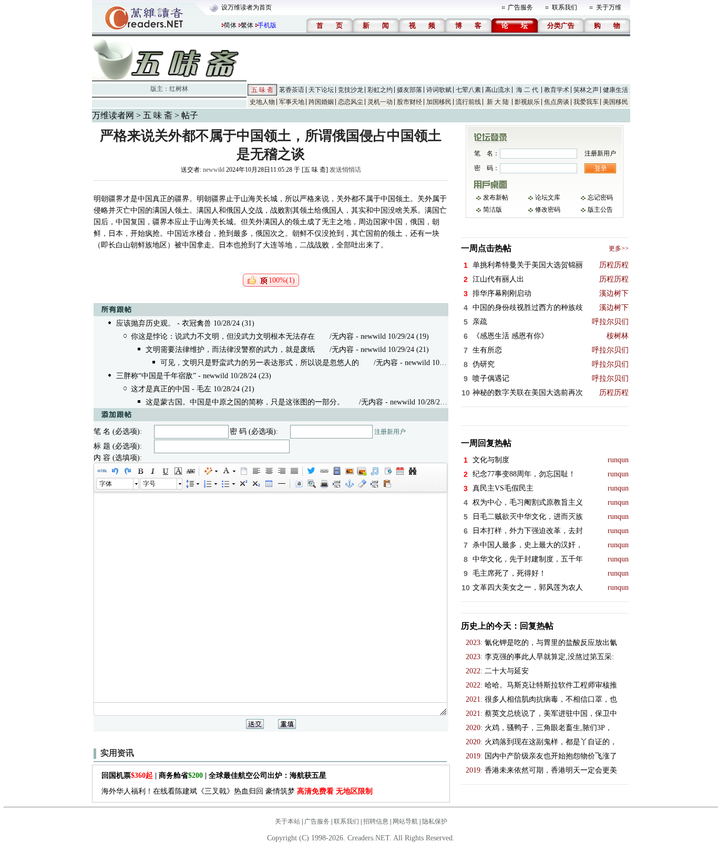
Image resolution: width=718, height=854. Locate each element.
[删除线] (190, 471)
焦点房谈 (556, 102)
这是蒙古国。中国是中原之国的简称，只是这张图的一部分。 (245, 402)
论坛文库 (547, 197)
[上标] (243, 483)
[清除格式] (361, 483)
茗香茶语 (291, 89)
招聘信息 (375, 821)
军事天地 (291, 102)
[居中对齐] (268, 471)
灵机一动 (380, 102)
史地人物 (262, 102)
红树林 (178, 88)
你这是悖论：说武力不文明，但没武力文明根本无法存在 (223, 336)
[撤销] (114, 471)
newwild (213, 169)
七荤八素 (468, 89)
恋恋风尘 (350, 102)
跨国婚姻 (321, 102)
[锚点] (349, 483)
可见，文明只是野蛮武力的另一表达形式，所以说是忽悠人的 (259, 363)
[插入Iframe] (387, 471)
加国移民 (439, 102)
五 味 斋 (262, 89)
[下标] (255, 483)
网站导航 (405, 821)
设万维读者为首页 (246, 7)
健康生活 (615, 89)
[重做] (127, 471)
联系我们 (564, 7)
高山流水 (497, 89)
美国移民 (615, 102)
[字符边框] (177, 471)
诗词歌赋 (439, 89)
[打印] (324, 483)
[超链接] (324, 471)
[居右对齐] (281, 471)
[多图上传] (361, 471)
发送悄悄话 (345, 169)
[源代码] (102, 471)
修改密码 (547, 209)
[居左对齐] (256, 471)
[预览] (311, 483)
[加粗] (140, 471)
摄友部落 (409, 89)
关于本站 (287, 821)
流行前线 (468, 102)
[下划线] (165, 471)
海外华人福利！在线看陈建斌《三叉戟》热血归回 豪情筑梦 (237, 791)
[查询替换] (412, 471)
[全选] (298, 483)
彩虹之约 (380, 89)
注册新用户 (390, 431)
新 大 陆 (498, 102)
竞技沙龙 (350, 89)
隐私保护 (434, 821)
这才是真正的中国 (160, 389)
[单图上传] (349, 471)
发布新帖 (495, 197)
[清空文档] (243, 471)
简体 (230, 25)
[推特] (311, 471)
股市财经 (409, 102)
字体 (105, 483)
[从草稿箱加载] (387, 483)
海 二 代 (527, 89)
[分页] (336, 483)
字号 (149, 483)
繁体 (247, 25)
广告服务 (520, 7)
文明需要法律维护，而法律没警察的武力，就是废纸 (230, 349)
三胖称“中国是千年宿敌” (156, 376)
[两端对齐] (294, 471)
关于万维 (608, 7)
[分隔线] (281, 483)
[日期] (399, 471)
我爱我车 (586, 102)
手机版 (267, 25)
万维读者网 (113, 115)
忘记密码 (600, 197)
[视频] (336, 471)
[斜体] (152, 471)
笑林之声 (586, 89)
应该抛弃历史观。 (145, 323)
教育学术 (556, 89)
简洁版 (492, 209)
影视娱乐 (527, 102)
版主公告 (600, 209)
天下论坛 (321, 89)
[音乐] (374, 471)
